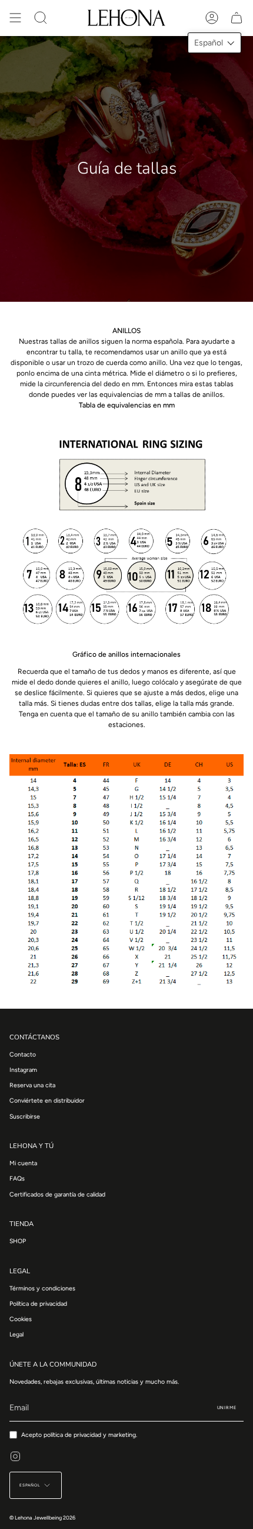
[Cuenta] (212, 17)
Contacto (22, 1054)
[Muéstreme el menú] (15, 17)
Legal (16, 1334)
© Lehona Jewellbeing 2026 (42, 1517)
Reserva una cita (32, 1085)
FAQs (17, 1178)
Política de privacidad (38, 1304)
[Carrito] (236, 17)
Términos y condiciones (42, 1288)
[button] (214, 43)
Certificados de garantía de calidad (57, 1194)
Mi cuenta (23, 1163)
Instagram (23, 1070)
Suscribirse (24, 1116)
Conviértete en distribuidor (47, 1100)
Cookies (20, 1319)
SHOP (17, 1241)
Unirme (227, 1407)
